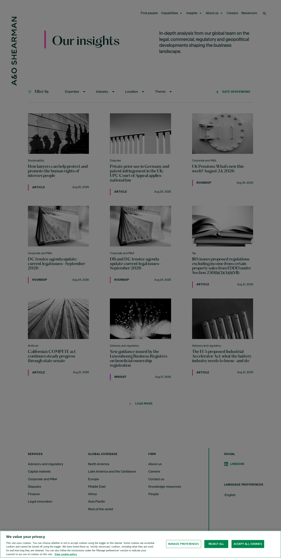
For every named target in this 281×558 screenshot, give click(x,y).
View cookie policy (65, 554)
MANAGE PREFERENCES (183, 544)
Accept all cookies (248, 544)
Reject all (216, 544)
